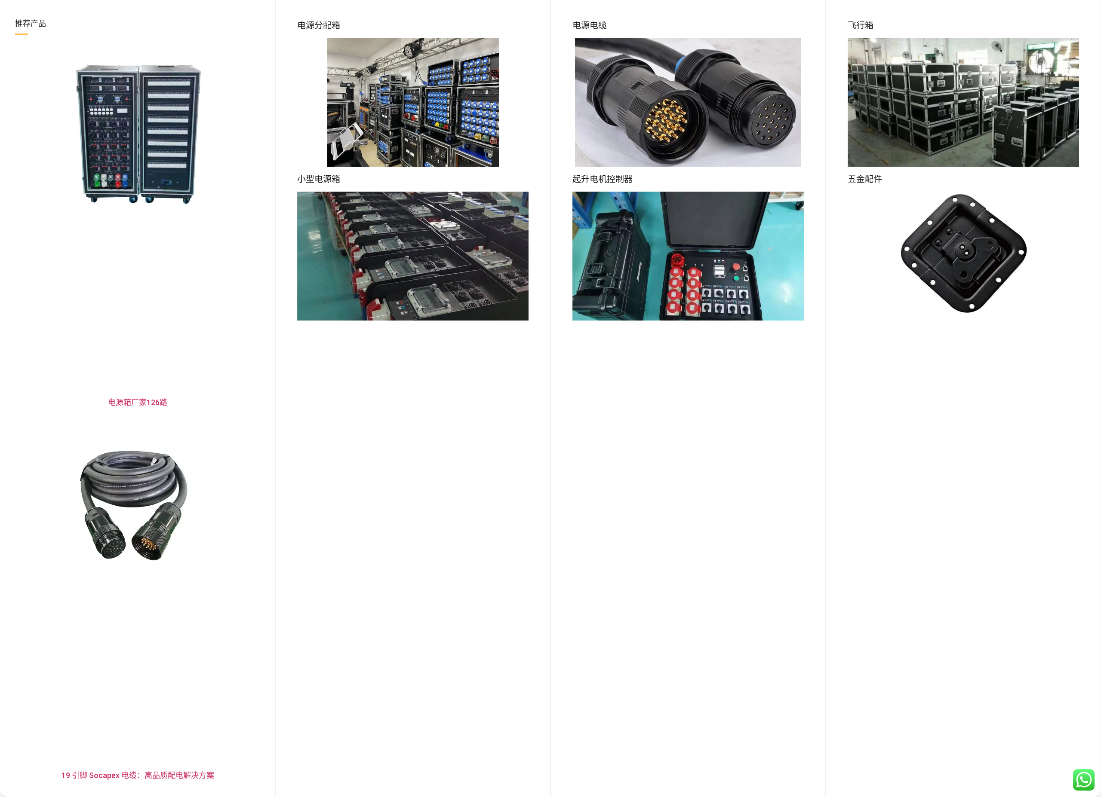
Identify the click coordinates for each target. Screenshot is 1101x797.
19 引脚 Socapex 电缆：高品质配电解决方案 (138, 775)
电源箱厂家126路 (137, 402)
